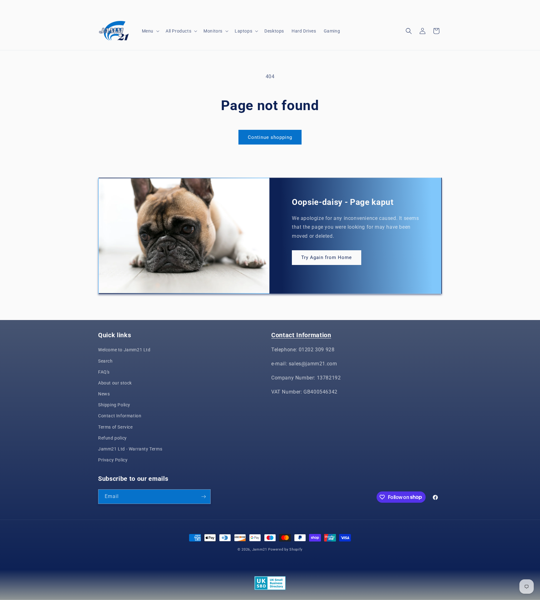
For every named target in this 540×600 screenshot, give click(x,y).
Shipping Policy (114, 404)
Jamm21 (259, 549)
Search (105, 361)
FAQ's (104, 371)
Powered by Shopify (285, 549)
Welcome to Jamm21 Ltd (124, 349)
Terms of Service (115, 427)
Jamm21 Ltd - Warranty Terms (130, 448)
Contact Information (119, 415)
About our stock (115, 382)
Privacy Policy (113, 459)
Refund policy (112, 437)
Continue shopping (270, 137)
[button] (150, 31)
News (104, 393)
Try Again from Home (326, 258)
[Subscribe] (203, 496)
